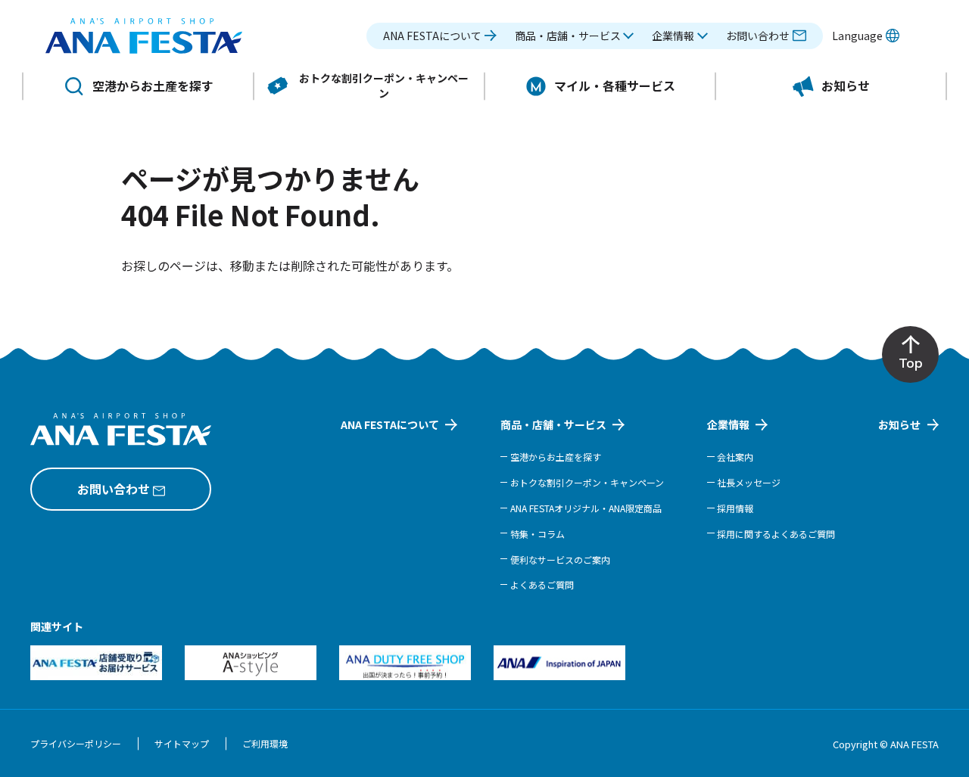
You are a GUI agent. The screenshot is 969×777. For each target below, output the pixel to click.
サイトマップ (181, 743)
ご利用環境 (265, 743)
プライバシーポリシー (75, 743)
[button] (574, 36)
